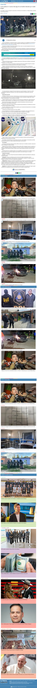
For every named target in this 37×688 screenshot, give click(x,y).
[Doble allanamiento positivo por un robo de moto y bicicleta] (18, 251)
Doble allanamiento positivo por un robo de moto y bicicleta (12, 263)
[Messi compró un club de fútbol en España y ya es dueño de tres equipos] (18, 512)
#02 (2, 200)
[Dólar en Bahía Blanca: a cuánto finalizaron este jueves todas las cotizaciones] (18, 563)
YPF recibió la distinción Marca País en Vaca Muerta (10, 549)
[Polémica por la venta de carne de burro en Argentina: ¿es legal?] (18, 639)
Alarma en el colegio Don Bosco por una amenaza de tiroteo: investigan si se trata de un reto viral (18, 219)
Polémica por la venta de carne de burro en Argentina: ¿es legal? (12, 650)
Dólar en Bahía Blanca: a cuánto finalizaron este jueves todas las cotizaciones (14, 573)
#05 (2, 264)
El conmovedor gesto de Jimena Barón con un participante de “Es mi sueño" (14, 599)
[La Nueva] (5, 1)
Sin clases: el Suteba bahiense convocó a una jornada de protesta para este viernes (16, 241)
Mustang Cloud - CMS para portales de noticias (19, 686)
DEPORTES (4, 477)
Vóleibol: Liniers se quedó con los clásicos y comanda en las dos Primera (13, 498)
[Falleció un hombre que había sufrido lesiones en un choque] (18, 273)
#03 (2, 221)
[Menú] (1, 1)
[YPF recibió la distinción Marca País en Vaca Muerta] (18, 538)
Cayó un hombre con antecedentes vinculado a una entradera (12, 329)
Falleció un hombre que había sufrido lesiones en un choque (12, 284)
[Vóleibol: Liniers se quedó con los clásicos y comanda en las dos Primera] (18, 488)
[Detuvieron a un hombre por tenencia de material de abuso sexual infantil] (18, 298)
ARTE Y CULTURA (5, 578)
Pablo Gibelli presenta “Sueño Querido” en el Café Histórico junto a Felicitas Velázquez (16, 623)
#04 (2, 243)
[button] (30, 14)
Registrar (32, 54)
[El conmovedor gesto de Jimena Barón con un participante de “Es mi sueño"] (18, 589)
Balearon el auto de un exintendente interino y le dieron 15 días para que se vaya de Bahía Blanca (18, 198)
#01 (2, 178)
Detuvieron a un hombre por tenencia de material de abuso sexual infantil (14, 308)
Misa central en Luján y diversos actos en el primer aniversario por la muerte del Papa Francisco (17, 674)
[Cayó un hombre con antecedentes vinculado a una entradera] (18, 318)
